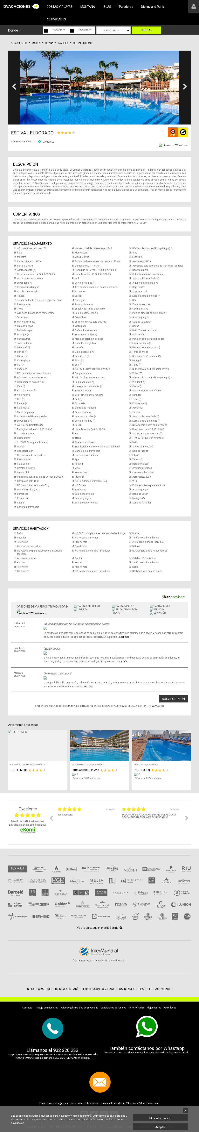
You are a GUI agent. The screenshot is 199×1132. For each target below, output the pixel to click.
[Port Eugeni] (162, 774)
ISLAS (107, 7)
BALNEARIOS (127, 989)
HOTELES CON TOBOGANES (99, 989)
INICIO (30, 989)
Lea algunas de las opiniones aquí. (27, 824)
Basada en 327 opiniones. (148, 778)
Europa (36, 43)
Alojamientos (19, 43)
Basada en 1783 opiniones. (175, 145)
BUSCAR (146, 30)
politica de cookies (68, 1119)
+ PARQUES (145, 989)
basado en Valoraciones (27, 821)
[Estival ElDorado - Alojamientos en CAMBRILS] (99, 88)
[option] (87, 821)
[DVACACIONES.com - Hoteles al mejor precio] (21, 6)
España (49, 43)
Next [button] (187, 818)
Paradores (126, 7)
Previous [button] (51, 818)
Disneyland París (152, 7)
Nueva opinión (173, 699)
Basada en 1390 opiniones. (86, 778)
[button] (14, 88)
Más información (160, 1118)
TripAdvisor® (156, 706)
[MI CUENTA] (193, 6)
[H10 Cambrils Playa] (100, 774)
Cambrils (63, 43)
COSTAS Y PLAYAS (59, 7)
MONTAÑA (87, 7)
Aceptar (160, 1127)
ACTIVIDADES (56, 19)
